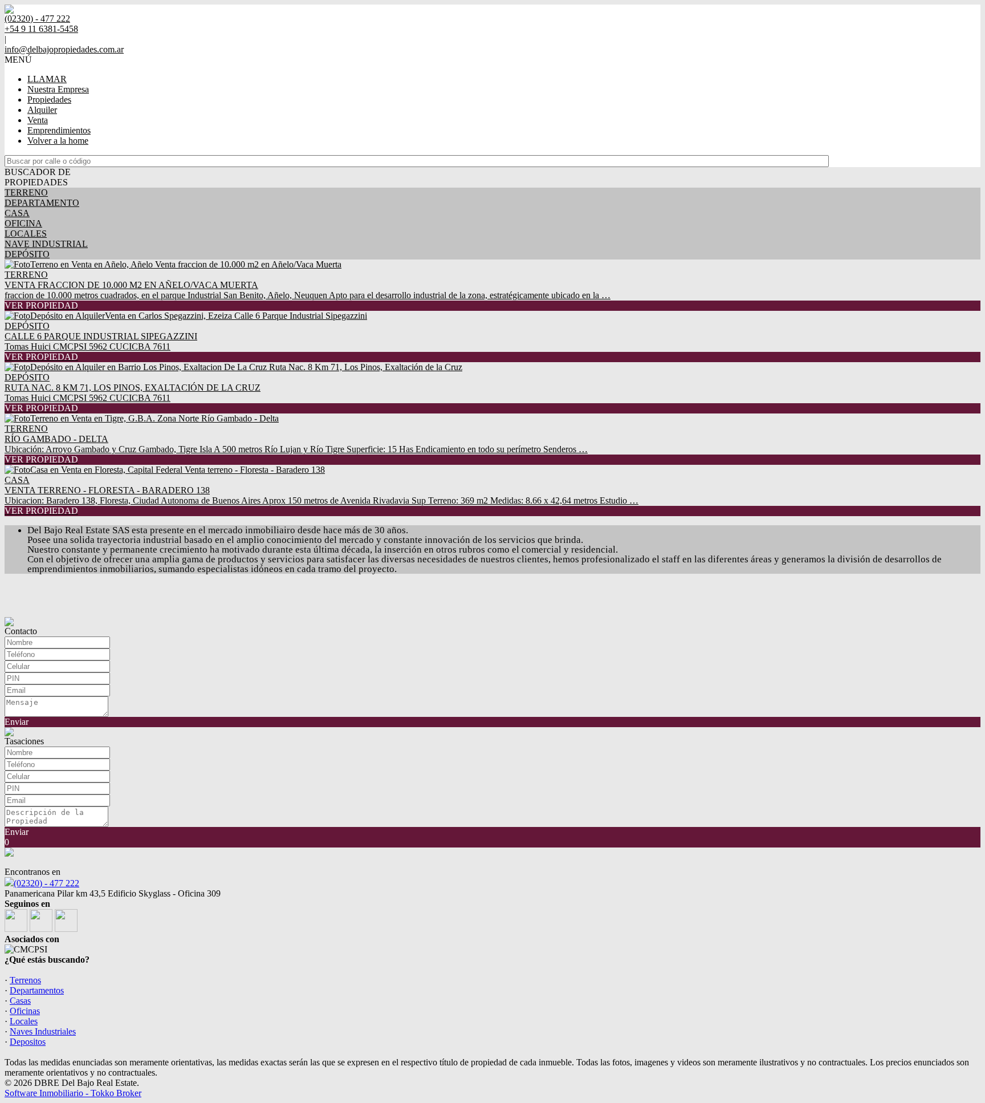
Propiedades (49, 99)
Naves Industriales (43, 1031)
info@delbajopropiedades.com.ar (64, 49)
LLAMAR (47, 79)
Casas (20, 1000)
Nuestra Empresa (58, 89)
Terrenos (25, 980)
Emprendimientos (59, 130)
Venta (37, 120)
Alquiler (42, 110)
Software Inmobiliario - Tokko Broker (73, 1093)
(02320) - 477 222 (46, 883)
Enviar (17, 722)
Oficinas (25, 1011)
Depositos (28, 1042)
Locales (24, 1021)
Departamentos (37, 990)
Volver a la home (57, 140)
